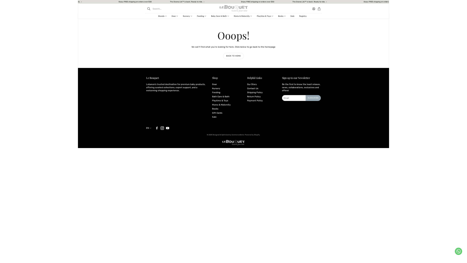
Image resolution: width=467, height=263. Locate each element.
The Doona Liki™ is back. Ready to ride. (178, 2)
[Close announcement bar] (386, 2)
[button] (165, 9)
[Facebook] (157, 128)
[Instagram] (162, 128)
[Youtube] (167, 128)
